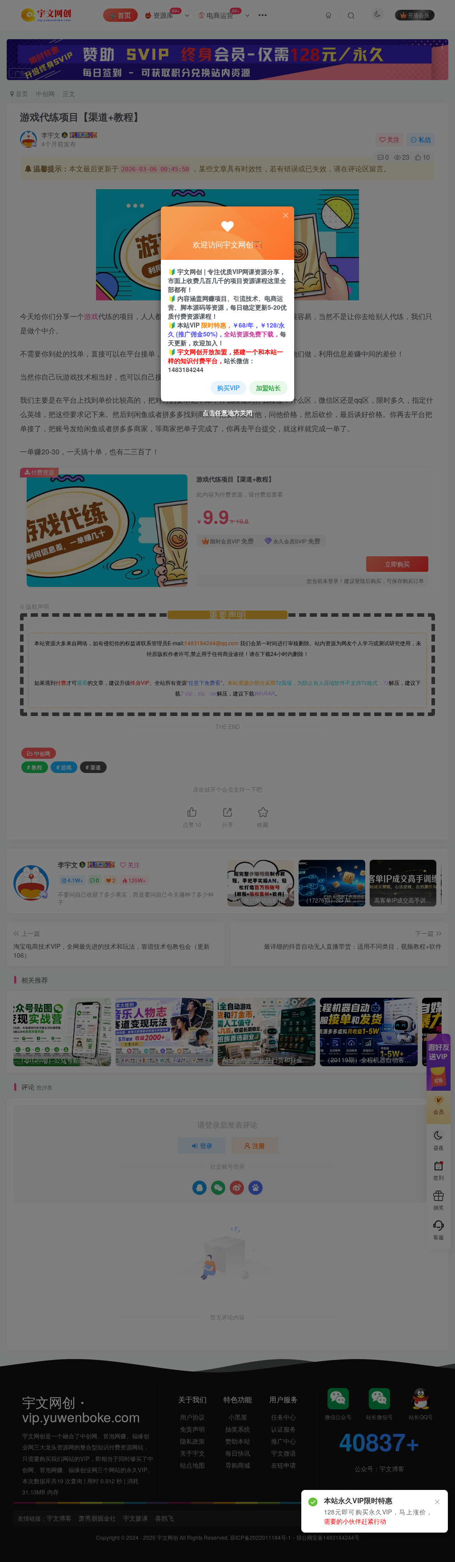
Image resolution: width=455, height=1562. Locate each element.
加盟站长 (268, 387)
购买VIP (228, 387)
